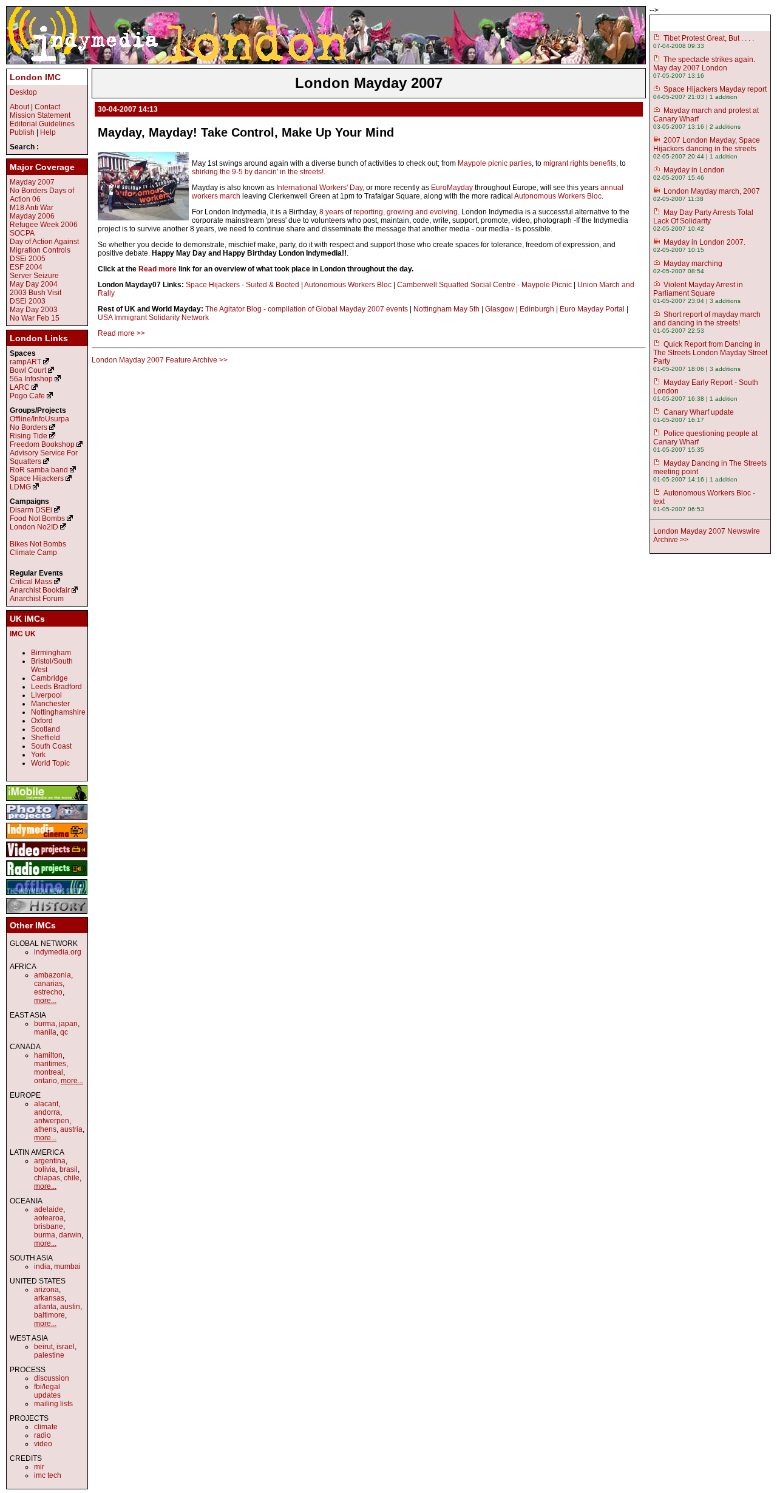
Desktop (23, 92)
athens (45, 1129)
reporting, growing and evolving (405, 212)
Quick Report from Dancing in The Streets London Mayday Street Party (710, 353)
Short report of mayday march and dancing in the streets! (707, 318)
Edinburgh (537, 309)
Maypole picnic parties (495, 163)
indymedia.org (57, 952)
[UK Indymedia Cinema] (46, 839)
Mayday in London (694, 170)
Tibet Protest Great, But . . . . (708, 38)
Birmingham (51, 652)
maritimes (50, 1063)
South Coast (51, 746)
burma (44, 1023)
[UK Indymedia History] (46, 914)
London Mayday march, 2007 (711, 191)
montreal (48, 1072)
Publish (22, 132)
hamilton (48, 1055)
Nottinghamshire (58, 712)
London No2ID (34, 527)
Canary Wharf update (698, 412)
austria (71, 1129)
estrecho (48, 992)
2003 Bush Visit (35, 292)
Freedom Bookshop (42, 444)
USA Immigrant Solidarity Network (153, 317)
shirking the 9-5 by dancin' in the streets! (258, 172)
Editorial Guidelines (42, 124)
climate (46, 1427)
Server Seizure (34, 275)
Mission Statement (40, 115)
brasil (68, 1169)
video (43, 1444)
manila (45, 1032)
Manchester (50, 703)
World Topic (50, 763)
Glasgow (499, 309)
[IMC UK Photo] (46, 820)
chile (72, 1178)
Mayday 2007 (32, 182)
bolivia (45, 1169)
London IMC (35, 77)
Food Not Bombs (37, 518)
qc (64, 1032)
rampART (25, 362)
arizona (46, 1289)
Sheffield (45, 737)
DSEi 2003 (28, 301)
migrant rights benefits (579, 163)
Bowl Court (28, 370)
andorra (47, 1112)
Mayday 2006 (32, 216)
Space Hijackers (37, 478)
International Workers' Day (319, 187)
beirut (43, 1346)
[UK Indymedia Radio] (46, 876)
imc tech (47, 1475)
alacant (46, 1104)
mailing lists (53, 1403)
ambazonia (52, 975)
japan (68, 1023)
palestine (49, 1355)
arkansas (49, 1298)
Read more (157, 269)
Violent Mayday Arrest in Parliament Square (698, 289)
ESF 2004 (26, 267)
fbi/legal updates (47, 1390)
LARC (20, 387)
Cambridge (49, 678)
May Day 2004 (34, 284)
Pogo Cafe (27, 396)
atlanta (45, 1306)
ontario (45, 1080)
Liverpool (46, 695)
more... (45, 1000)
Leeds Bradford (56, 686)
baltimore (49, 1315)
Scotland (45, 729)
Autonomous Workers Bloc (558, 196)
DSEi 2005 (28, 258)
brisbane (48, 1226)
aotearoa (49, 1218)
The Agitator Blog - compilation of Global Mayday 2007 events (306, 309)
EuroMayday (452, 187)
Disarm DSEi (31, 510)
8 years (331, 212)
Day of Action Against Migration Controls (44, 245)
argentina (50, 1161)
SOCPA (22, 233)
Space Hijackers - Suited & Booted (242, 285)
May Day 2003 (34, 309)
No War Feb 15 (34, 318)
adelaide (48, 1209)
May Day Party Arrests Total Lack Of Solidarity (703, 216)
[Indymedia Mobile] (46, 801)
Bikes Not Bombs (38, 544)
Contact (47, 107)
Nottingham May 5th (446, 309)
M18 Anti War (31, 207)
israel (65, 1346)
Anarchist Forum (37, 598)
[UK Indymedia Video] (46, 858)
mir (39, 1467)
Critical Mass (31, 581)
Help (48, 132)
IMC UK (23, 634)
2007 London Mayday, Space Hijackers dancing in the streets (706, 144)
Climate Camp (33, 552)
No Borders (28, 427)
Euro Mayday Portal (592, 309)
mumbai (67, 1266)
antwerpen (51, 1121)
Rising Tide (29, 436)
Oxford (42, 720)
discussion (51, 1378)
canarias (48, 983)
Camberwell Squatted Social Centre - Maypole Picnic (484, 285)
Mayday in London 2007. (704, 242)
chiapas (47, 1178)
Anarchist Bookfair (40, 590)
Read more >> (121, 333)
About (19, 107)
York (38, 754)
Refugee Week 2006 (44, 224)
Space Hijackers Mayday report (715, 89)
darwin (70, 1235)
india (42, 1266)
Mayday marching (692, 263)
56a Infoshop (31, 379)
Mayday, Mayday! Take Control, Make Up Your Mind (246, 132)
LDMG (20, 487)
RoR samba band (39, 470)
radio (42, 1435)
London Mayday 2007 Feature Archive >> (160, 360)
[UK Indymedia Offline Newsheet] (46, 895)
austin (70, 1306)
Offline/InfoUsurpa (39, 419)
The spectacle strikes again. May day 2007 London (704, 63)
